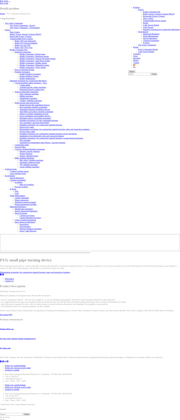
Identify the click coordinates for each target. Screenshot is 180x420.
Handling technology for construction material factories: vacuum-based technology (51, 138)
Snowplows (24, 224)
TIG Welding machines (29, 165)
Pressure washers (21, 187)
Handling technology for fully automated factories (39, 120)
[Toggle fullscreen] (6, 417)
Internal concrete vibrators (30, 151)
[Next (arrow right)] (3, 419)
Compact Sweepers (27, 215)
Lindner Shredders (22, 198)
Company (137, 54)
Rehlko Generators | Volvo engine (33, 67)
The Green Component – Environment (25, 28)
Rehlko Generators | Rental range (32, 54)
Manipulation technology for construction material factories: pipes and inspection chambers (55, 129)
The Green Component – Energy (22, 25)
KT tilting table (5, 348)
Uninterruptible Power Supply (154, 21)
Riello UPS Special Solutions (26, 43)
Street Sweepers (21, 213)
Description (9, 279)
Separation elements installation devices (35, 109)
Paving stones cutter (27, 132)
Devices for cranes (27, 127)
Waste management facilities (25, 204)
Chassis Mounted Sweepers (30, 218)
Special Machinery (150, 38)
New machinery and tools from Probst (34, 123)
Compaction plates (22, 145)
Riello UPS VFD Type (23, 48)
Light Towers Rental (151, 25)
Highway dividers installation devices (34, 114)
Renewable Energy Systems (154, 16)
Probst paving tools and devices (27, 103)
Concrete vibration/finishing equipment (30, 149)
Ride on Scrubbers (27, 185)
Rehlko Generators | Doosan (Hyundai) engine (38, 59)
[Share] (3, 417)
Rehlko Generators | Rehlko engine (33, 63)
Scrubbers (18, 182)
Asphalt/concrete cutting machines (33, 87)
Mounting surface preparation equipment (35, 118)
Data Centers (148, 18)
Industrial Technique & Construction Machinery (161, 29)
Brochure (136, 58)
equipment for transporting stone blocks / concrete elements (42, 143)
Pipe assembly (25, 140)
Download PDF (6, 315)
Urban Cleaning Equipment (25, 220)
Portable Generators (22, 72)
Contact (136, 63)
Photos (135, 60)
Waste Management (150, 36)
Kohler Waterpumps (27, 78)
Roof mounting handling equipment (33, 107)
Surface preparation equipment (26, 92)
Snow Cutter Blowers (28, 231)
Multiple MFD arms (7, 329)
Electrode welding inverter (30, 162)
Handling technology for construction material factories (41, 125)
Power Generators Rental (148, 49)
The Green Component (147, 45)
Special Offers (20, 147)
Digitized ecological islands (25, 202)
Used (17, 193)
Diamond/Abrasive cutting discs (32, 90)
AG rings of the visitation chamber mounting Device (18, 339)
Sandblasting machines (28, 98)
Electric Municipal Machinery (26, 211)
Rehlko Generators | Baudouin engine (34, 56)
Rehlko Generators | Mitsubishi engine (34, 65)
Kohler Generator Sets (151, 12)
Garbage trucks (11, 169)
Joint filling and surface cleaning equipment (36, 112)
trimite (154, 74)
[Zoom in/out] (8, 417)
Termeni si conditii (12, 370)
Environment (143, 32)
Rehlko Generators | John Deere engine (35, 61)
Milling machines (26, 96)
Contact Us (9, 281)
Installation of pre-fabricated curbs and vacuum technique (42, 136)
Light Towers (148, 27)
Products (136, 7)
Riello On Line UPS (22, 45)
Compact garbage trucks (19, 171)
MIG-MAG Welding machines (31, 160)
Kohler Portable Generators (30, 74)
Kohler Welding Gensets (29, 76)
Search (131, 71)
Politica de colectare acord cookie (18, 368)
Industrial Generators (23, 52)
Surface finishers (26, 154)
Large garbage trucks (18, 173)
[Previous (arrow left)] (1, 419)
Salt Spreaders (25, 227)
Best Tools (4, 1)
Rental (145, 23)
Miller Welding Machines (24, 158)
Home (2, 14)
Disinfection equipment (24, 209)
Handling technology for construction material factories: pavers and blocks (48, 134)
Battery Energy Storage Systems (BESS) (158, 14)
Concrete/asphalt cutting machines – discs (31, 83)
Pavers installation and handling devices (35, 116)
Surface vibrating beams (29, 156)
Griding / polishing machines (31, 101)
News (135, 56)
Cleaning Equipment (151, 41)
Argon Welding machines (29, 167)
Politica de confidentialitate (15, 366)
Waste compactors (22, 200)
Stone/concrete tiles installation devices (35, 105)
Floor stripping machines (29, 94)
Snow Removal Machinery (25, 222)
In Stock (146, 43)
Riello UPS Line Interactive (25, 41)
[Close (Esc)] (1, 417)
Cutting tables (25, 85)
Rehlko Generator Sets (18, 50)
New (16, 191)
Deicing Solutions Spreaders (31, 229)
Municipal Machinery (151, 34)
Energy (141, 10)
